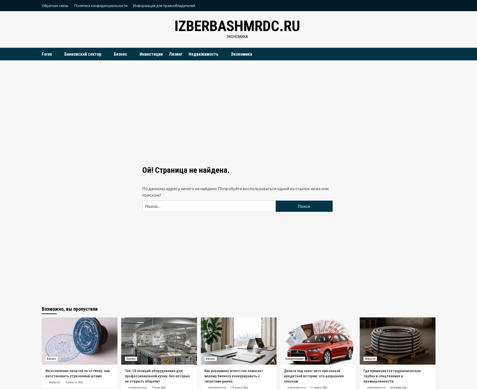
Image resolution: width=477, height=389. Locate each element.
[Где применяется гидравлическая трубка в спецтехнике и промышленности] (398, 341)
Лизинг (175, 54)
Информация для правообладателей (164, 5)
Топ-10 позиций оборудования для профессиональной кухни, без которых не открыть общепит (157, 376)
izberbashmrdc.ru (237, 26)
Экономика (241, 54)
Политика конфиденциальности (100, 5)
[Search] (432, 53)
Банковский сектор (82, 54)
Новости (370, 358)
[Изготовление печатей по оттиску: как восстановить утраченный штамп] (80, 341)
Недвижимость (203, 54)
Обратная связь (55, 5)
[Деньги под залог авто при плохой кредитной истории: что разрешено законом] (318, 341)
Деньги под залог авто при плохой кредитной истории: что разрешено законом (314, 376)
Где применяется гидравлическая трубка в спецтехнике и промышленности (392, 376)
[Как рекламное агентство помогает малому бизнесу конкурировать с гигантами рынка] (239, 341)
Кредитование (294, 358)
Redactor (55, 382)
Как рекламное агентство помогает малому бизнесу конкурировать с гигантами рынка (233, 376)
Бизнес (120, 54)
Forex (47, 54)
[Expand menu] (55, 54)
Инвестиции (151, 54)
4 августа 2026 (74, 382)
